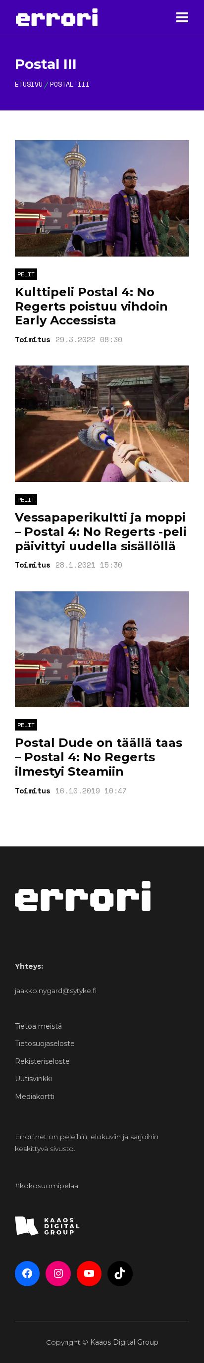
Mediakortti (34, 1096)
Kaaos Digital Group (124, 1342)
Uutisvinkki (33, 1078)
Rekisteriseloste (42, 1061)
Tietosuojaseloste (45, 1043)
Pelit (26, 274)
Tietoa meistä (38, 1026)
